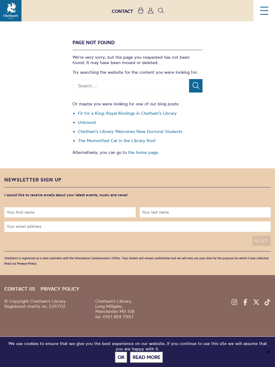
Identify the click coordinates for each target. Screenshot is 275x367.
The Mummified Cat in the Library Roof (117, 140)
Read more (146, 357)
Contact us (19, 289)
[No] (268, 352)
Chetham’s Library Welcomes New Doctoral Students (130, 131)
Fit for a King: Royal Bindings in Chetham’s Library (127, 113)
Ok (121, 357)
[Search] (195, 85)
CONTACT (122, 11)
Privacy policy (60, 289)
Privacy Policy (26, 263)
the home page (143, 152)
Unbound (87, 122)
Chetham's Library (10, 10)
